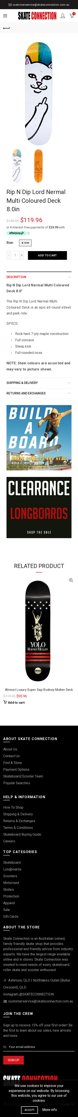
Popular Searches (16, 783)
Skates (8, 889)
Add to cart (47, 255)
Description (16, 277)
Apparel (9, 903)
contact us (11, 756)
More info (49, 1110)
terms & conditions (18, 828)
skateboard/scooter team (23, 776)
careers (9, 841)
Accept (29, 1110)
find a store (12, 763)
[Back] (6, 27)
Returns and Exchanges (26, 393)
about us (10, 749)
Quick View (71, 580)
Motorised (11, 883)
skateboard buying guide (22, 834)
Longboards (12, 869)
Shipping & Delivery (22, 383)
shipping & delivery (18, 814)
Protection (11, 896)
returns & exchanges (19, 821)
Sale (6, 910)
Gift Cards (10, 916)
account (63, 15)
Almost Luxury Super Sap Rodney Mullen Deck (39, 690)
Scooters (10, 876)
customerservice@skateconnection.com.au (41, 4)
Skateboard (12, 862)
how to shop (13, 807)
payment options (16, 769)
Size (9, 242)
